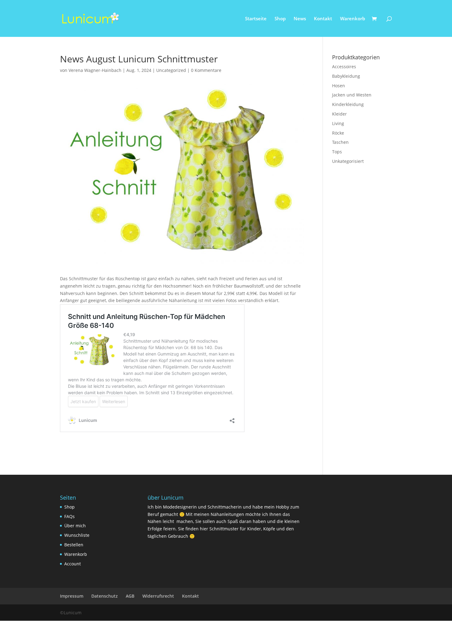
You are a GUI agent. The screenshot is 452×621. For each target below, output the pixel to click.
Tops (337, 152)
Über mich (75, 526)
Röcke (338, 133)
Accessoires (344, 66)
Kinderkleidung (348, 104)
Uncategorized (171, 70)
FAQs (69, 516)
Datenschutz (104, 596)
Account (72, 564)
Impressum (71, 596)
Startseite (256, 19)
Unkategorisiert (348, 161)
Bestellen (73, 545)
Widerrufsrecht (158, 596)
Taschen (340, 142)
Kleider (339, 114)
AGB (130, 596)
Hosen (338, 85)
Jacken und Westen (351, 95)
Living (338, 123)
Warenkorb (352, 19)
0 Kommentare (206, 70)
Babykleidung (346, 76)
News (300, 19)
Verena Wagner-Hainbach (95, 70)
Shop (280, 19)
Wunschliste (76, 535)
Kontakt (323, 19)
